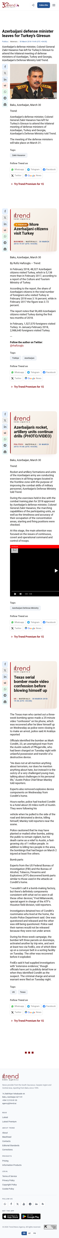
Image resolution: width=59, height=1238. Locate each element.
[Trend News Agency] (10, 1077)
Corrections (7, 1149)
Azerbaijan (29, 358)
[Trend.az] (10, 5)
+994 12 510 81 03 (9, 1100)
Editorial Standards (10, 1145)
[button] (5, 66)
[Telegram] (30, 1204)
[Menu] (54, 5)
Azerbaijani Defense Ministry (25, 608)
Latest (5, 1117)
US (13, 992)
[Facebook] (11, 1204)
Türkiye (15, 358)
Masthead (6, 1137)
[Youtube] (23, 1204)
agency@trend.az (9, 1103)
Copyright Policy (9, 1185)
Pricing (5, 1161)
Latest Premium (9, 1121)
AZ (29, 1233)
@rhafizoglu (17, 345)
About (5, 1133)
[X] (17, 1204)
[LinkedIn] (36, 1204)
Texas (22, 992)
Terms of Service (9, 1176)
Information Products (11, 1165)
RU (35, 1233)
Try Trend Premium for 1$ (29, 183)
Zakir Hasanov (18, 155)
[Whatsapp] (4, 1204)
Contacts (6, 1141)
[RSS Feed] (42, 1204)
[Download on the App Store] (10, 1216)
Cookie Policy (8, 1189)
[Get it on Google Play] (31, 1216)
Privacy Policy (8, 1180)
